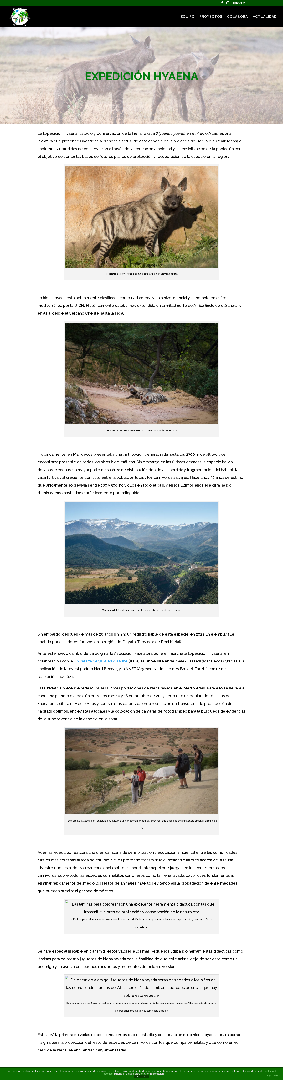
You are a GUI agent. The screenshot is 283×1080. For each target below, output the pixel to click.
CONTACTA (239, 3)
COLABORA (237, 17)
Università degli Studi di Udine (101, 661)
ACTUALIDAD (265, 17)
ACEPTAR (141, 1077)
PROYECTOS (210, 17)
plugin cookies (273, 1075)
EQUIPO (188, 17)
